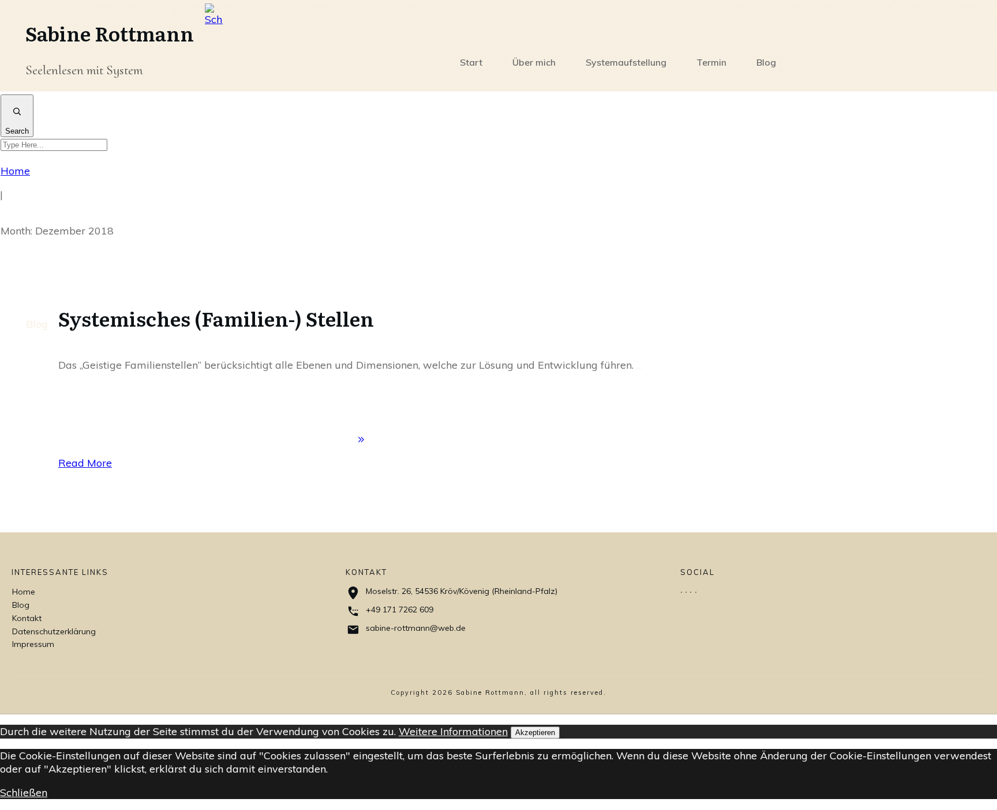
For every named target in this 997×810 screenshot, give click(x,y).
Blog (37, 324)
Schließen (23, 792)
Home (23, 591)
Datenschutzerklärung (54, 631)
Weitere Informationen (453, 731)
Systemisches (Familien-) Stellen (216, 318)
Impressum (33, 644)
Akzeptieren (535, 732)
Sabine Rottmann (109, 32)
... (639, 365)
